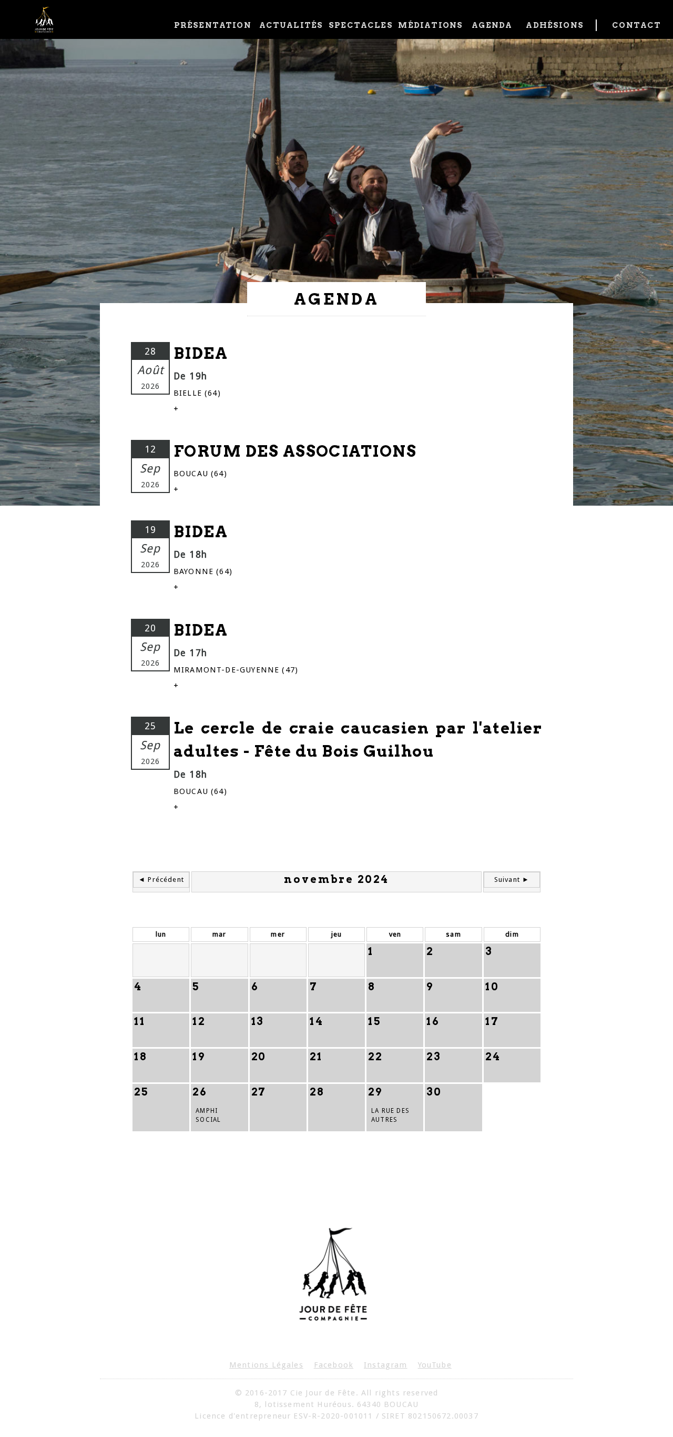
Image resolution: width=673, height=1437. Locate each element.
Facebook (333, 1365)
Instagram (385, 1365)
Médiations (429, 25)
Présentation (212, 25)
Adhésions (555, 25)
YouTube (435, 1365)
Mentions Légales (266, 1365)
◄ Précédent (161, 879)
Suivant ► (512, 879)
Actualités (290, 25)
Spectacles (360, 25)
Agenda (492, 25)
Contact (634, 25)
